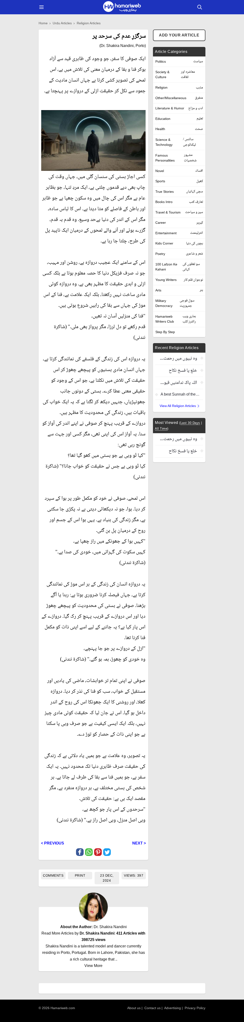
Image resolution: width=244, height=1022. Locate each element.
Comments (53, 875)
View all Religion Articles (178, 406)
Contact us (152, 1008)
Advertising (172, 1008)
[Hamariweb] (122, 7)
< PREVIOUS (52, 843)
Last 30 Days (190, 423)
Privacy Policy (195, 1008)
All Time (161, 428)
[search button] (199, 7)
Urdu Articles (62, 23)
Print (80, 875)
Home (43, 23)
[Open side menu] (41, 7)
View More (93, 966)
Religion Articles (89, 23)
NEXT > (139, 843)
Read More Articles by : (93, 936)
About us (134, 1008)
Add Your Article (179, 35)
